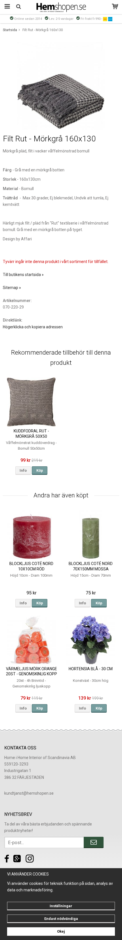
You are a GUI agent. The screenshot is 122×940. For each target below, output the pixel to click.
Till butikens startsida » (23, 274)
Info (23, 470)
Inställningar (61, 906)
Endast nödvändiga (61, 919)
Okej (61, 931)
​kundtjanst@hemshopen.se (29, 793)
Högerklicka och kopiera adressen (33, 327)
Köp (39, 470)
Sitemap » (12, 287)
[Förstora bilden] (61, 85)
